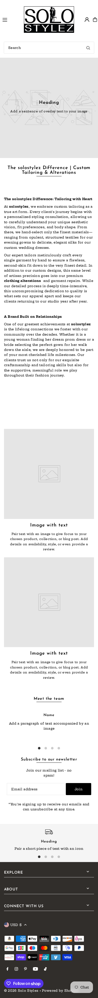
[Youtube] (35, 969)
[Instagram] (16, 969)
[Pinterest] (25, 969)
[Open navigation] (11, 19)
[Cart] (95, 19)
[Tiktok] (45, 969)
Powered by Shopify (60, 990)
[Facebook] (8, 969)
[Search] (88, 48)
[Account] (87, 19)
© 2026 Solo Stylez (21, 990)
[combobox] (49, 48)
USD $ (16, 925)
